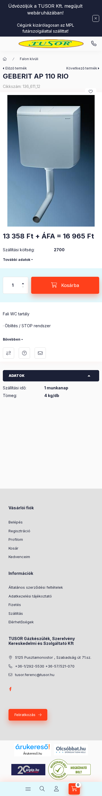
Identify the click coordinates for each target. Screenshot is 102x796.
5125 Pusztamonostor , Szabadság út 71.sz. (53, 657)
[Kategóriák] (28, 789)
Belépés (15, 522)
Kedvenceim (19, 556)
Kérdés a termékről (24, 353)
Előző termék (16, 68)
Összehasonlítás (8, 353)
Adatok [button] (17, 375)
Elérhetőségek (21, 622)
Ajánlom (40, 353)
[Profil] (56, 789)
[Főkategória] (5, 59)
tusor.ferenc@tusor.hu (34, 674)
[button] (51, 161)
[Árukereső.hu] (33, 746)
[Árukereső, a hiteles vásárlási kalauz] (69, 769)
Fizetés (14, 604)
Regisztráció (19, 531)
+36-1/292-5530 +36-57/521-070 (45, 666)
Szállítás (15, 613)
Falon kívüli (29, 59)
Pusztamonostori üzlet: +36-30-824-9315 (93, 44)
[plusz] (23, 281)
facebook (10, 689)
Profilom (15, 539)
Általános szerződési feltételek (35, 587)
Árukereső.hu (32, 753)
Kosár (13, 548)
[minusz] (23, 289)
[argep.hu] (28, 769)
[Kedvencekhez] (90, 91)
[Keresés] (42, 789)
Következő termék (81, 68)
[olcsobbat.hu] (71, 749)
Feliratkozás (24, 714)
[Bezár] (95, 18)
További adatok (16, 259)
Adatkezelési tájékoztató (30, 596)
